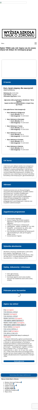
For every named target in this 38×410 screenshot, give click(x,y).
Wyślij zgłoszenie (19, 361)
